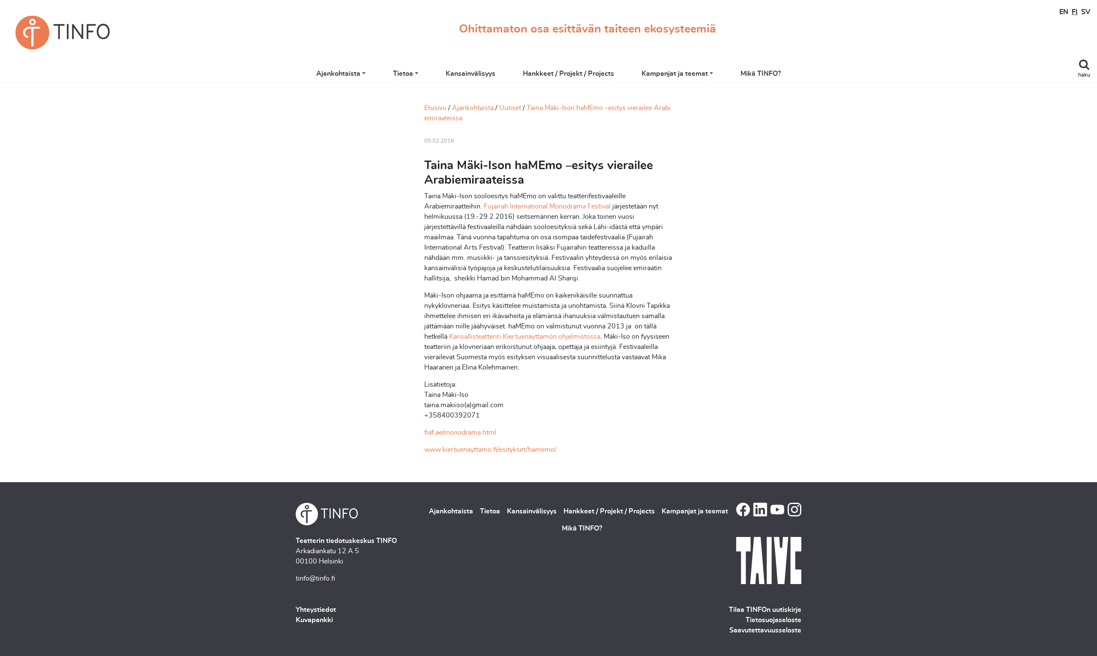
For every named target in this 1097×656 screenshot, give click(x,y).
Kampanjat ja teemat (674, 73)
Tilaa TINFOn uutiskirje (765, 609)
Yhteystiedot (316, 609)
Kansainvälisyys (470, 73)
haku (1084, 75)
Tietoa (403, 73)
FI (1075, 12)
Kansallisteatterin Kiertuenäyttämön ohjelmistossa (524, 336)
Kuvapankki (314, 620)
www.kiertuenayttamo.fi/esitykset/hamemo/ (490, 449)
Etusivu (435, 107)
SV (1085, 12)
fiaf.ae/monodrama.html (460, 432)
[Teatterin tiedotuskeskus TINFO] (62, 32)
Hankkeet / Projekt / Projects (568, 73)
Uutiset (510, 107)
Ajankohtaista (338, 73)
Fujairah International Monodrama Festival (547, 206)
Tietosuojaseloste (773, 620)
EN (1063, 12)
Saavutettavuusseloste (765, 630)
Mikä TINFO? (760, 73)
